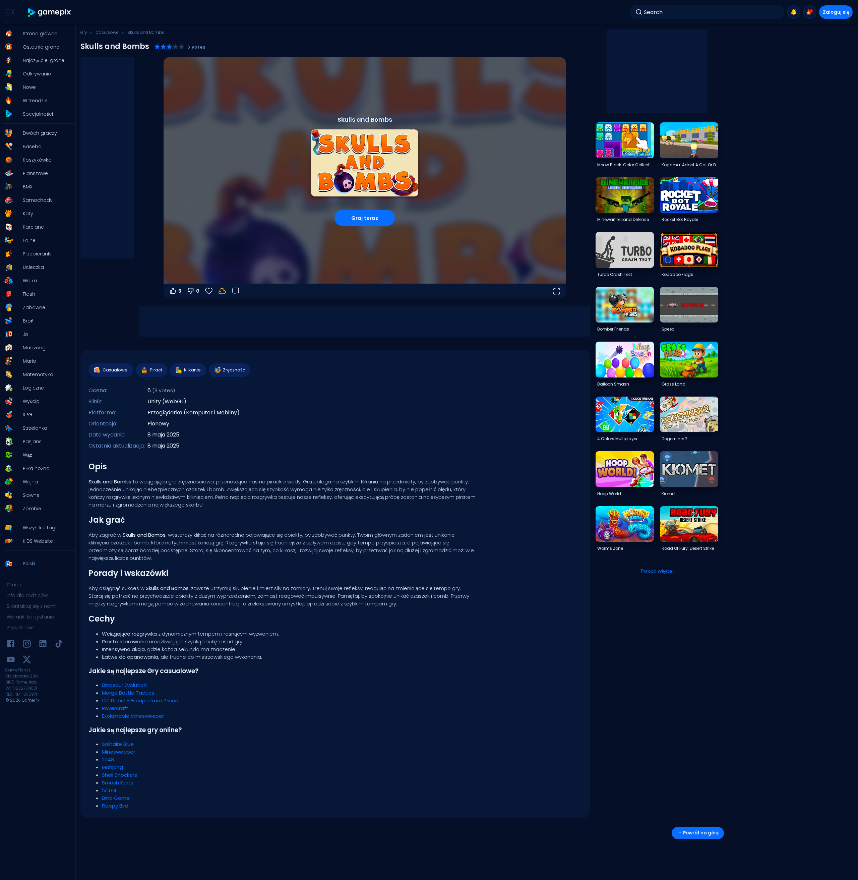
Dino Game (116, 798)
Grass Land (673, 384)
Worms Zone (610, 548)
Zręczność (234, 370)
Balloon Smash (613, 384)
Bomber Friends (613, 329)
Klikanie (192, 370)
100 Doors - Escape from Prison (140, 700)
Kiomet (669, 493)
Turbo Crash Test (614, 274)
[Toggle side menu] (8, 12)
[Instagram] (26, 644)
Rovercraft (115, 708)
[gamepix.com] (49, 12)
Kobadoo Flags (677, 274)
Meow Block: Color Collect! (624, 165)
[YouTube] (10, 660)
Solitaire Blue (118, 744)
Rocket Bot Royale (680, 219)
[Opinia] (236, 291)
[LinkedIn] (43, 644)
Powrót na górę (701, 833)
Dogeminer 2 (674, 439)
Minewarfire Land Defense (623, 219)
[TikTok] (59, 644)
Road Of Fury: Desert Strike (688, 548)
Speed (668, 329)
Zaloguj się (836, 12)
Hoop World (609, 493)
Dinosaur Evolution (124, 685)
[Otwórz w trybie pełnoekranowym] (556, 291)
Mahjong (112, 767)
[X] (26, 660)
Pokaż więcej (657, 571)
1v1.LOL (109, 790)
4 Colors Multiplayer (617, 439)
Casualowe (107, 32)
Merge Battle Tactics (128, 692)
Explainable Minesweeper (133, 715)
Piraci (156, 370)
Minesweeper (118, 751)
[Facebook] (10, 644)
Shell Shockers (119, 774)
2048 (108, 759)
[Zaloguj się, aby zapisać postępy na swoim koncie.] (222, 291)
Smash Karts (117, 782)
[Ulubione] (809, 12)
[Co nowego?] (793, 12)
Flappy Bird (115, 805)
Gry (83, 32)
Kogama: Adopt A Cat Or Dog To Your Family (690, 165)
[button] (35, 33)
